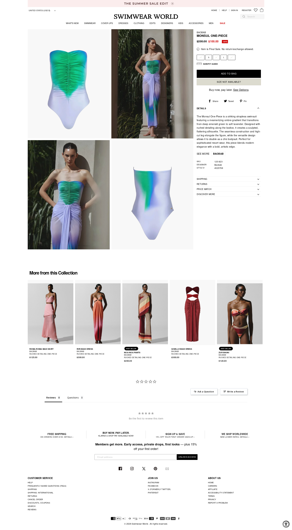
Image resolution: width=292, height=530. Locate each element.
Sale (222, 23)
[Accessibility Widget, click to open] (286, 524)
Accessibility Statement (221, 492)
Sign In (235, 10)
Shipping (32, 489)
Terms (211, 496)
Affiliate (212, 489)
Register (246, 10)
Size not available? (229, 81)
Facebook (121, 469)
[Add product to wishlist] (71, 352)
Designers (167, 23)
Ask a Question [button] (206, 391)
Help (224, 10)
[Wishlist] (256, 10)
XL (231, 57)
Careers (212, 485)
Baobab (201, 32)
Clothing (139, 23)
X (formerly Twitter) (159, 489)
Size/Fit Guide (210, 64)
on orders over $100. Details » (56, 435)
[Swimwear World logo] (146, 16)
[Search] (244, 16)
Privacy (212, 499)
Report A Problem (218, 502)
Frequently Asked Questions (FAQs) (47, 485)
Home (214, 10)
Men (211, 23)
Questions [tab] (73, 397)
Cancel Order (35, 499)
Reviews (32, 509)
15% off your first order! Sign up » (175, 435)
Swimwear (90, 23)
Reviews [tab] (51, 397)
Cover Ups (107, 23)
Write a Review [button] (235, 391)
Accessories (196, 23)
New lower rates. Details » (234, 435)
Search (32, 506)
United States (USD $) (40, 10)
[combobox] (254, 16)
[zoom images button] (69, 83)
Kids (180, 23)
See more (210, 154)
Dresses (123, 23)
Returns (32, 496)
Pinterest (156, 469)
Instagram (132, 469)
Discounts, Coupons (39, 502)
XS (200, 57)
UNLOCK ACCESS (187, 457)
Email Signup (167, 469)
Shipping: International (40, 492)
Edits (152, 23)
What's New (72, 23)
